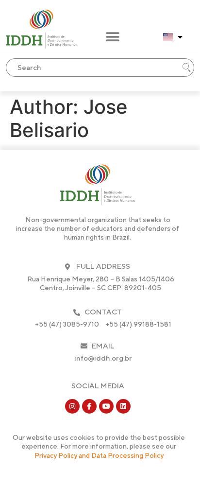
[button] (112, 37)
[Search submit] (186, 67)
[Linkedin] (123, 406)
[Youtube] (106, 406)
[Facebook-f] (89, 406)
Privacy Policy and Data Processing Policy (99, 455)
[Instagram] (72, 406)
